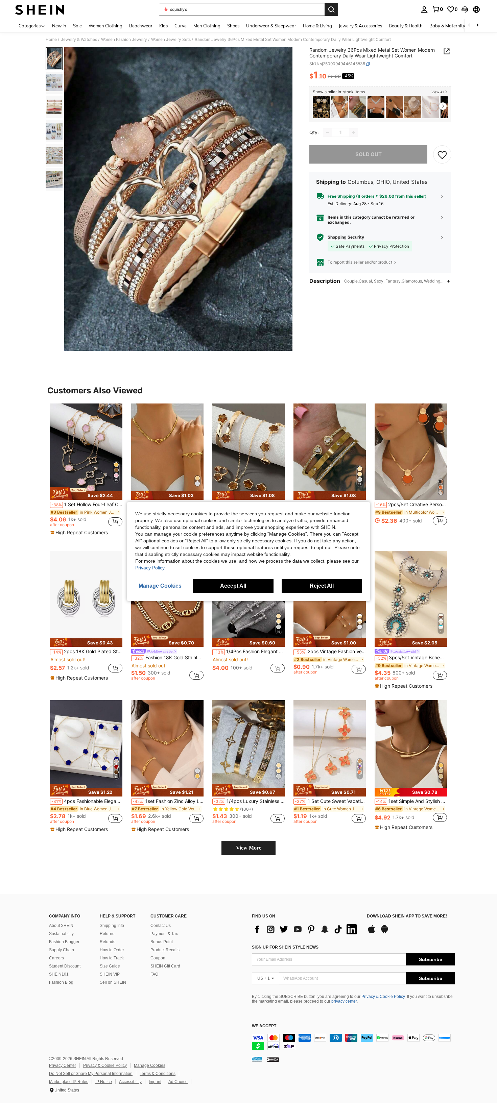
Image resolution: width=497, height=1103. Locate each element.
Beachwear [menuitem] (140, 25)
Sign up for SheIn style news (285, 947)
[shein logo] (39, 9)
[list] (306, 929)
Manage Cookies (149, 1065)
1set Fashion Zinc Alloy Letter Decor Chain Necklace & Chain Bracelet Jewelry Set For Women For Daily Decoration (168, 801)
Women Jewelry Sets (171, 39)
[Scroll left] (469, 25)
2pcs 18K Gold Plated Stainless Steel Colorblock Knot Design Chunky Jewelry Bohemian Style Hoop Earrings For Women (86, 651)
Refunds (107, 941)
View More (248, 848)
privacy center (344, 1001)
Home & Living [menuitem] (317, 25)
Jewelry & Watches (79, 39)
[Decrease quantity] (327, 132)
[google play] (384, 932)
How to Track (112, 958)
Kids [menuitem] (163, 25)
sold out (368, 154)
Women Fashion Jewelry (124, 39)
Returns (107, 933)
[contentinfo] (353, 1042)
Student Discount (64, 966)
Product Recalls (165, 950)
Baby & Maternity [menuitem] (447, 25)
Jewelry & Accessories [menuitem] (360, 25)
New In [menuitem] (59, 25)
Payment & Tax (164, 933)
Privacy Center (62, 1065)
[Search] (331, 9)
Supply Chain (61, 950)
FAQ (154, 974)
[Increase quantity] (353, 132)
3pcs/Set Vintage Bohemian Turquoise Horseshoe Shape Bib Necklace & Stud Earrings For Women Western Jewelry (411, 657)
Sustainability (61, 933)
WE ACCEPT (264, 1026)
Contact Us (160, 925)
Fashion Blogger (64, 941)
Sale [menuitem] (77, 25)
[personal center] (424, 9)
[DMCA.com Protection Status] (273, 1059)
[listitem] (321, 107)
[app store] (371, 932)
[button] (465, 9)
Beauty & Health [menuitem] (406, 25)
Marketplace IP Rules (68, 1081)
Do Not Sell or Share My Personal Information (91, 1073)
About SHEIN (61, 925)
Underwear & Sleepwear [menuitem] (271, 25)
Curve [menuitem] (180, 25)
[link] (437, 9)
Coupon (157, 958)
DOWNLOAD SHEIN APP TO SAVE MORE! (407, 916)
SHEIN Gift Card (165, 966)
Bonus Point (161, 941)
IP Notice (103, 1081)
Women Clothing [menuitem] (105, 25)
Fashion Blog (61, 982)
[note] (86, 493)
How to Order (112, 950)
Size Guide (110, 966)
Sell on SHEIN (113, 982)
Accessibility (130, 1081)
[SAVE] (442, 154)
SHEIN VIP (110, 974)
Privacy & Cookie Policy (383, 996)
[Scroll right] (477, 25)
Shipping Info (112, 925)
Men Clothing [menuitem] (206, 25)
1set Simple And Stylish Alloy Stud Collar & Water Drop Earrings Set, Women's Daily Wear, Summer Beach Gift (411, 801)
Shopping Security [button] (346, 237)
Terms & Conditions (157, 1073)
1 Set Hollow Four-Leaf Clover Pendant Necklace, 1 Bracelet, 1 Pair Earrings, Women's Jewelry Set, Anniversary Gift (86, 504)
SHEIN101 (59, 974)
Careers (56, 958)
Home (51, 39)
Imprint (155, 1081)
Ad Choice (178, 1081)
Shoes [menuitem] (233, 25)
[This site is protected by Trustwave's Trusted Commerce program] (257, 1059)
